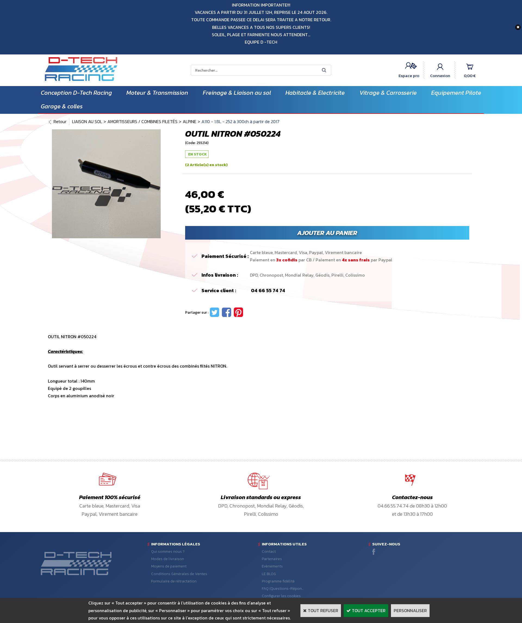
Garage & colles (62, 106)
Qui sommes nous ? (168, 551)
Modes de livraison (167, 559)
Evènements (272, 566)
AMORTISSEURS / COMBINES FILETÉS (142, 121)
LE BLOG (269, 574)
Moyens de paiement (169, 566)
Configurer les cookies (281, 596)
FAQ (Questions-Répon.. (282, 588)
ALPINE (189, 121)
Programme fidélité (278, 581)
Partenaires (272, 559)
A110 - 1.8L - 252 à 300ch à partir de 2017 (240, 121)
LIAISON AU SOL (87, 121)
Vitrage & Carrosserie (388, 92)
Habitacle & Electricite (315, 92)
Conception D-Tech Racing (76, 92)
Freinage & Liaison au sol (237, 92)
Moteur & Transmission (157, 92)
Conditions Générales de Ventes (179, 574)
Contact (269, 551)
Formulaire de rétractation (174, 581)
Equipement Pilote (456, 92)
